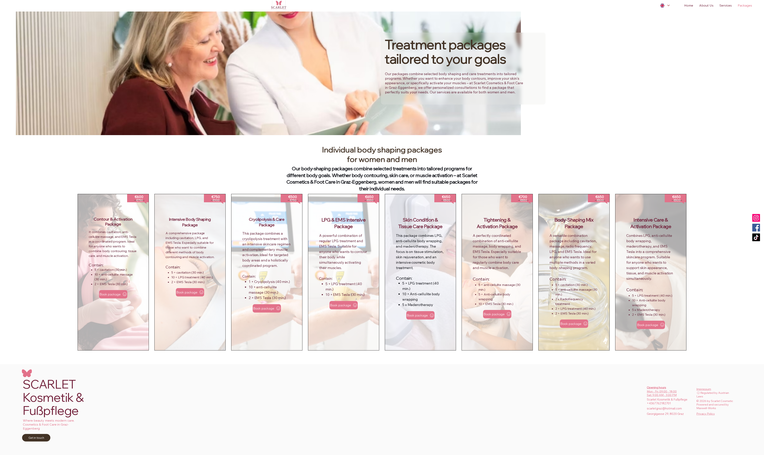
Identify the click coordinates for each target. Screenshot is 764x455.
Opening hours (656, 387)
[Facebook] (756, 227)
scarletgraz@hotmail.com (664, 408)
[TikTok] (756, 237)
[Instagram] (756, 218)
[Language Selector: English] (664, 5)
